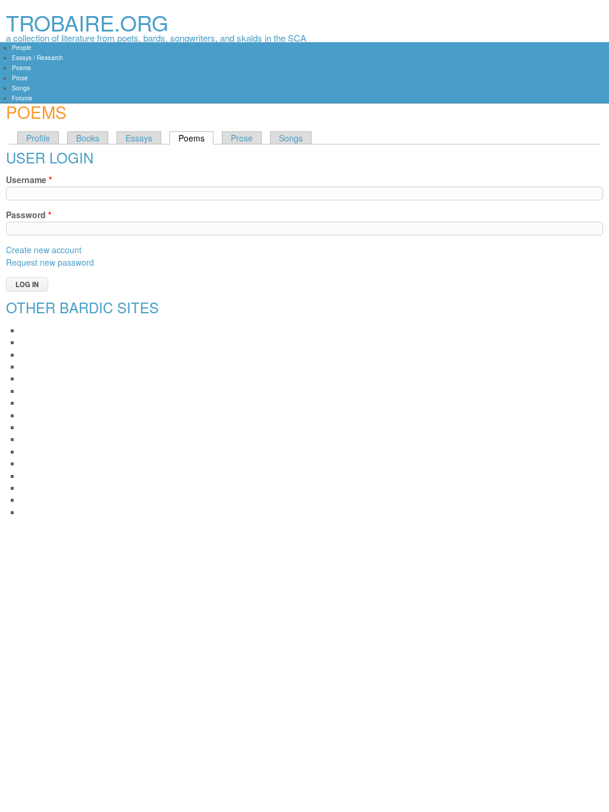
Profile (38, 138)
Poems (21, 68)
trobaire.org (87, 22)
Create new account (43, 250)
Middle (31, 463)
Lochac (32, 451)
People (22, 47)
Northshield (39, 476)
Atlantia (32, 391)
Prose (20, 78)
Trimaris (33, 500)
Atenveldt (35, 378)
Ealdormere (39, 427)
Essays (138, 138)
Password (28, 215)
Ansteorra (36, 355)
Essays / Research (37, 57)
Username (29, 179)
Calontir (33, 415)
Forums (22, 98)
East (27, 439)
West (28, 512)
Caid (28, 403)
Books (87, 138)
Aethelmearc (40, 330)
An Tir (29, 342)
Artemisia (35, 366)
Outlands (34, 488)
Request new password (50, 262)
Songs (21, 88)
